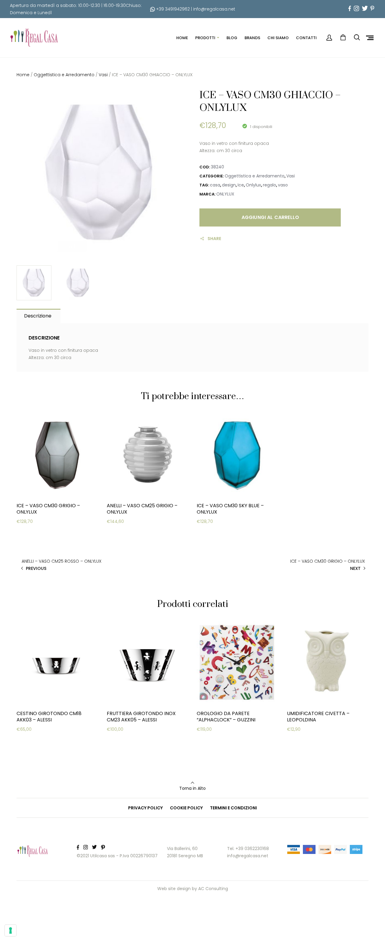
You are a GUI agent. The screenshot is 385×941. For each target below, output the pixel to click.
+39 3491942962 (172, 9)
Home (23, 75)
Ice (241, 185)
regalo (269, 185)
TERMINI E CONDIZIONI (233, 808)
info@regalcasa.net (214, 9)
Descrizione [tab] (37, 315)
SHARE (214, 239)
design (229, 185)
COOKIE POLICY (186, 808)
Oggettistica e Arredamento (64, 75)
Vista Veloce (38, 548)
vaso (283, 185)
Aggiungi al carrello (270, 217)
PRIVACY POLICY (145, 808)
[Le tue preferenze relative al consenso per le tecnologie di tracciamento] (10, 930)
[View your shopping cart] (343, 37)
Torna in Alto (192, 788)
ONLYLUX (225, 194)
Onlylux (253, 185)
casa (215, 185)
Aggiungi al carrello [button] (46, 533)
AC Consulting (213, 889)
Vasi (103, 75)
